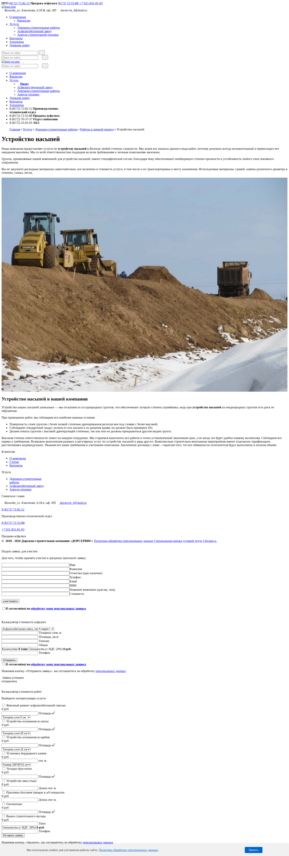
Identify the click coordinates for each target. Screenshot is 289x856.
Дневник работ (19, 45)
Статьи (14, 462)
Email (73, 581)
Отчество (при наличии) (85, 573)
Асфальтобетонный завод (34, 31)
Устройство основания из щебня (28, 737)
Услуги (14, 24)
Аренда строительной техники (38, 34)
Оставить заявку (13, 835)
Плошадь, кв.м (48, 636)
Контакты (16, 38)
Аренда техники (28, 94)
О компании (17, 17)
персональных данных (111, 671)
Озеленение (14, 804)
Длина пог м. (47, 788)
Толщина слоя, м (50, 632)
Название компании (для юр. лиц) (92, 589)
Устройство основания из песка (27, 721)
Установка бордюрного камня (26, 753)
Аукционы (16, 41)
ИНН (72, 585)
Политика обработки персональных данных (123, 541)
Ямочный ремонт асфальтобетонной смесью (36, 705)
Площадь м (47, 713)
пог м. (43, 760)
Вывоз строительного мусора (26, 816)
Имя (72, 565)
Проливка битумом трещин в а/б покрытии (35, 792)
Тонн (42, 823)
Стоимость (76, 593)
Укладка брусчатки (19, 768)
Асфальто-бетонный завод (34, 87)
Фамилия (75, 569)
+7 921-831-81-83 (91, 3)
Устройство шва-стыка (21, 781)
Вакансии (23, 20)
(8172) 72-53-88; (69, 3)
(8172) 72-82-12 (19, 3)
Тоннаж (44, 641)
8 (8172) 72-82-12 (13, 509)
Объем (43, 645)
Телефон (75, 577)
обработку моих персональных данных (58, 608)
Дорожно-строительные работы (38, 27)
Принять (254, 850)
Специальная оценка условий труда (178, 541)
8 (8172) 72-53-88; (13, 522)
